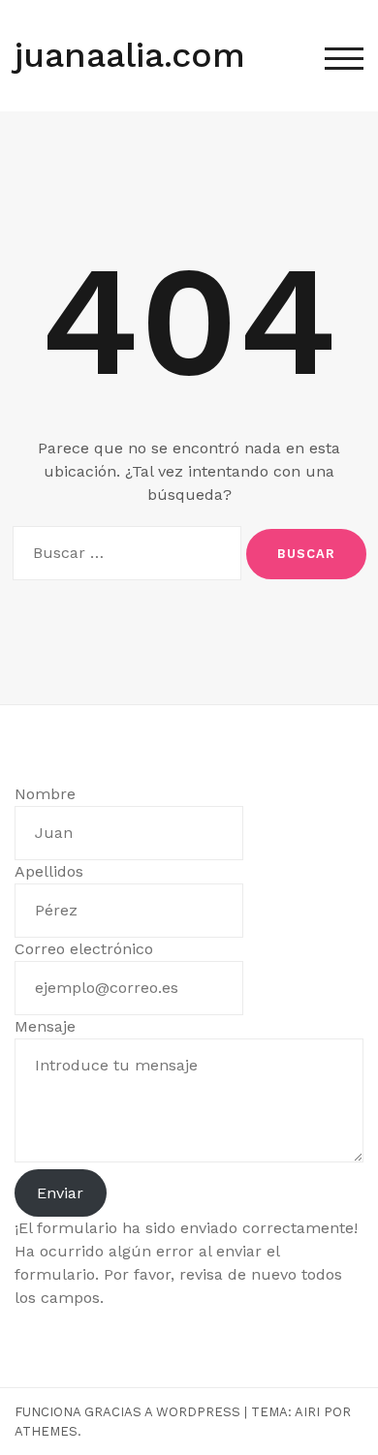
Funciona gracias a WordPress (127, 1412)
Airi (307, 1412)
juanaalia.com (130, 55)
